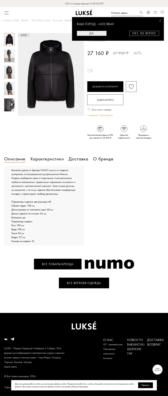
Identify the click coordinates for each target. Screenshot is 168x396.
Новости (135, 340)
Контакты (107, 358)
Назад (7, 20)
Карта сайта (10, 366)
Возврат (154, 344)
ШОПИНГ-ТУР (134, 351)
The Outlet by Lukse (40, 20)
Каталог (25, 20)
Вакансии (136, 344)
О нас (108, 340)
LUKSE (15, 20)
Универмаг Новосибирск (100, 115)
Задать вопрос (105, 99)
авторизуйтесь (97, 58)
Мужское (57, 20)
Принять (145, 385)
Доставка (155, 340)
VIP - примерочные (113, 344)
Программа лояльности (109, 351)
